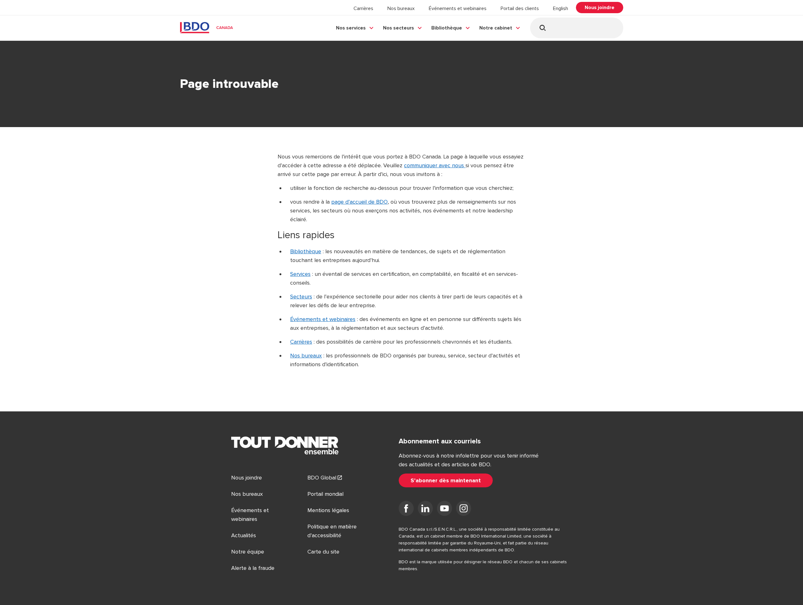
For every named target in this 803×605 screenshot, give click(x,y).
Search (542, 27)
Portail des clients (520, 8)
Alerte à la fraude (252, 568)
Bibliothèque (446, 28)
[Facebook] (406, 509)
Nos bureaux (401, 8)
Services (300, 273)
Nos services (351, 28)
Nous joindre (246, 477)
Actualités (243, 535)
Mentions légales (328, 510)
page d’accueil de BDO (359, 201)
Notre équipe (247, 551)
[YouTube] (444, 509)
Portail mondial (325, 493)
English (560, 8)
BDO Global (321, 477)
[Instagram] (463, 509)
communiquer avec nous (434, 165)
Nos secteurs (398, 28)
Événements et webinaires (458, 8)
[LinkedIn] (425, 509)
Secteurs (301, 296)
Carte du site (323, 551)
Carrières (363, 8)
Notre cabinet (495, 28)
